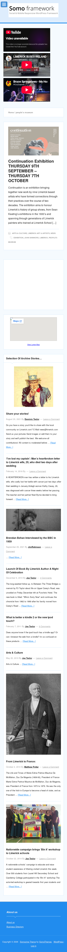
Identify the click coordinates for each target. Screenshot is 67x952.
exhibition (18, 237)
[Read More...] (22, 499)
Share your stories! (17, 413)
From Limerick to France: (21, 761)
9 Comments (44, 626)
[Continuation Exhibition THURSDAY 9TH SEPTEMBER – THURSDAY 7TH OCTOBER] (33, 141)
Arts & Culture (19, 233)
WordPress (59, 941)
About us (11, 922)
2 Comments (46, 577)
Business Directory (15, 926)
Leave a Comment (51, 419)
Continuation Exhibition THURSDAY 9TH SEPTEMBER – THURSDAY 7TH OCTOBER (31, 171)
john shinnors (31, 237)
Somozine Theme (28, 941)
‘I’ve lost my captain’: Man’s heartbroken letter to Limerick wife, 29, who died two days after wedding (33, 462)
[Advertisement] (33, 286)
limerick (44, 237)
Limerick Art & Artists (39, 233)
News (53, 233)
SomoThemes (45, 941)
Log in (33, 945)
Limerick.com (33, 10)
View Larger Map (33, 344)
